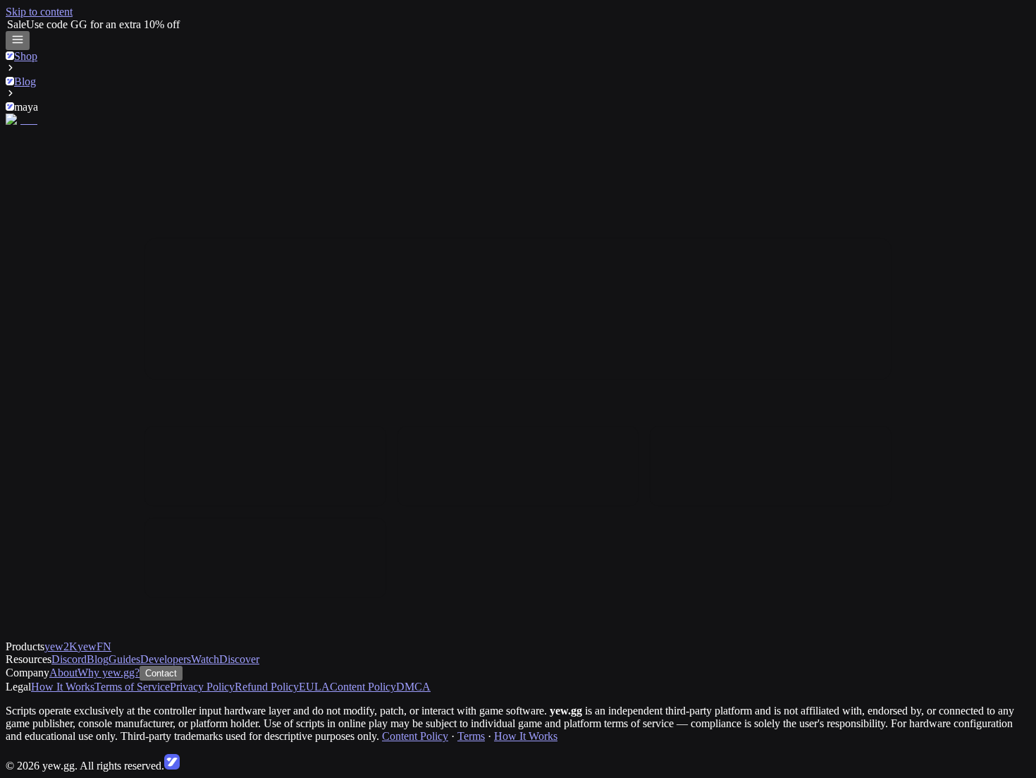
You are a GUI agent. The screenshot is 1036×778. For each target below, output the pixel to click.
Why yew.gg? (109, 673)
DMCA (413, 687)
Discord (69, 659)
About (63, 673)
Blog (98, 659)
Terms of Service (132, 687)
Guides (124, 659)
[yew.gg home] (27, 120)
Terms (471, 736)
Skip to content (39, 12)
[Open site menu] (18, 40)
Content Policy (363, 687)
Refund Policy (267, 687)
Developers (165, 659)
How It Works (62, 687)
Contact (161, 673)
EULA (314, 687)
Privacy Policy (202, 687)
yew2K (61, 646)
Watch (205, 659)
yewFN (94, 646)
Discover (239, 659)
